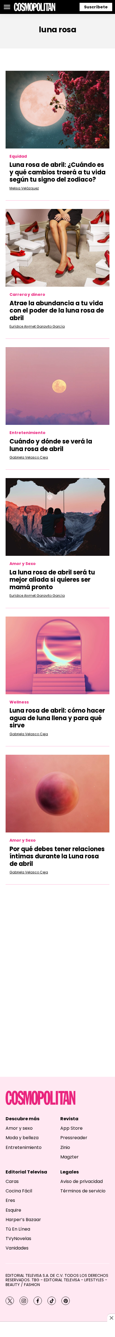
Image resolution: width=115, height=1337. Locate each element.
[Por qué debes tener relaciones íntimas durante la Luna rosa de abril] (57, 793)
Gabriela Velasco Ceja (28, 457)
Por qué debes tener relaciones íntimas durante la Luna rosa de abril (57, 856)
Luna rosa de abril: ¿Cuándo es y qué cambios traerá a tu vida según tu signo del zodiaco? (57, 172)
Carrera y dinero (27, 294)
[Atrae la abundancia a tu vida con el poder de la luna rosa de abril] (57, 248)
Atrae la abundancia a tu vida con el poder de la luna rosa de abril (56, 310)
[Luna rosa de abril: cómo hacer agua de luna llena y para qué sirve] (57, 655)
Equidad (18, 156)
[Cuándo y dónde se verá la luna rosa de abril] (57, 386)
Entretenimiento (27, 432)
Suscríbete (96, 7)
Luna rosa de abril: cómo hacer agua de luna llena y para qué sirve (57, 718)
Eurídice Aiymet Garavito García (37, 326)
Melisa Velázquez (24, 188)
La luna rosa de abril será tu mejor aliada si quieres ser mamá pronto (52, 579)
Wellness (19, 702)
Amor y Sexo (22, 563)
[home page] (34, 7)
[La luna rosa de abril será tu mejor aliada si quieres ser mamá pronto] (57, 517)
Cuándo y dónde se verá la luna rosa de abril (50, 445)
